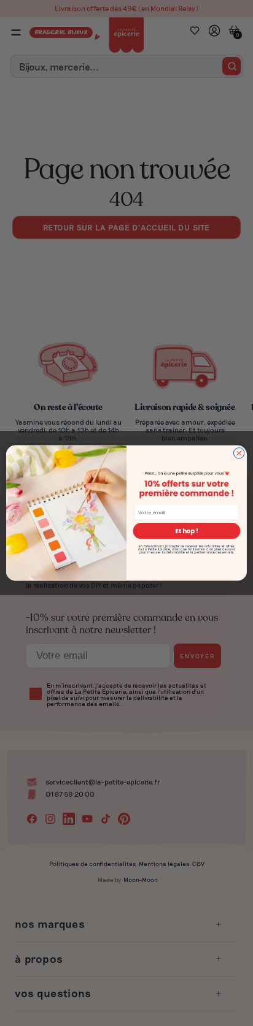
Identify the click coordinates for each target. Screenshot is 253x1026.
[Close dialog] (238, 452)
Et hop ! (186, 530)
